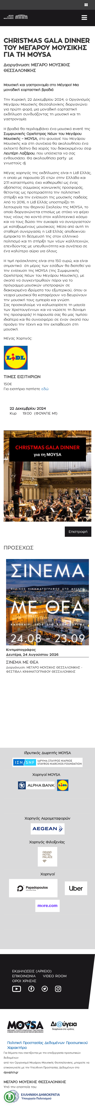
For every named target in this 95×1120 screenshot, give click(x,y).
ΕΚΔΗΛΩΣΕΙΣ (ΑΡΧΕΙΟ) (32, 971)
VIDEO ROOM (54, 976)
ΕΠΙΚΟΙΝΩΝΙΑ (24, 976)
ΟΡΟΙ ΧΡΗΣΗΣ (24, 981)
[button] (9, 1097)
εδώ (44, 389)
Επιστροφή (78, 531)
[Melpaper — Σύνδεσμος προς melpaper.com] (77, 783)
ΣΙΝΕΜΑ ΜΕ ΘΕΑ (22, 662)
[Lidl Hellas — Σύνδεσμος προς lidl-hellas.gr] (56, 783)
